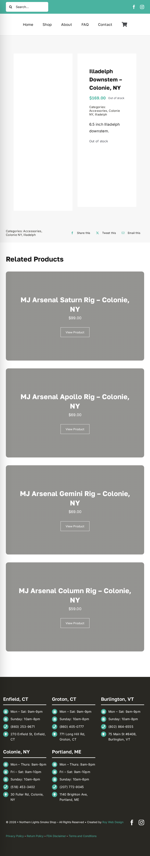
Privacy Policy (15, 836)
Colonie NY (14, 235)
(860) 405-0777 (72, 727)
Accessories (98, 111)
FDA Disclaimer (56, 836)
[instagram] (142, 7)
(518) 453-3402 (23, 787)
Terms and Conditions (82, 836)
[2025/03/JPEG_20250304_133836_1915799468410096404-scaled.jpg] (43, 132)
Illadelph (101, 114)
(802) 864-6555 (120, 727)
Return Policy (35, 836)
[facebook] (134, 7)
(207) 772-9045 (72, 787)
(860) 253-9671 (23, 727)
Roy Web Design (112, 822)
